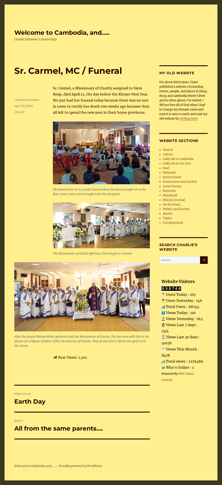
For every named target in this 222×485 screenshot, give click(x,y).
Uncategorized (173, 223)
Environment (172, 177)
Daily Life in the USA (177, 163)
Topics (167, 218)
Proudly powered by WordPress (80, 466)
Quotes (167, 213)
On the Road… (172, 204)
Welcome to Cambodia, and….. (61, 32)
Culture (168, 154)
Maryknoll (170, 195)
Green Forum (172, 186)
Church (19, 112)
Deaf (166, 168)
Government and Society (180, 182)
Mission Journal (174, 200)
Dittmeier (169, 172)
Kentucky (169, 191)
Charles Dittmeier (26, 100)
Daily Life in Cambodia (178, 159)
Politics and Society (176, 209)
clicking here (189, 118)
